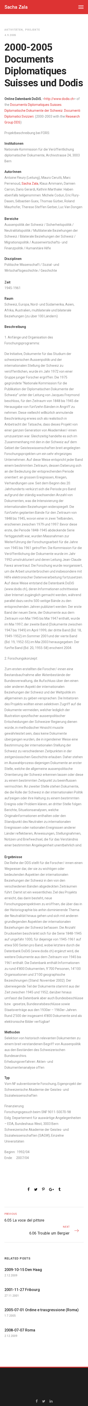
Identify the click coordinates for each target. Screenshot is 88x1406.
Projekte (32, 29)
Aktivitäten (13, 29)
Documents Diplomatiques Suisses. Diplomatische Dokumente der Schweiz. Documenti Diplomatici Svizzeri (42, 110)
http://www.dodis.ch (59, 99)
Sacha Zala (30, 183)
